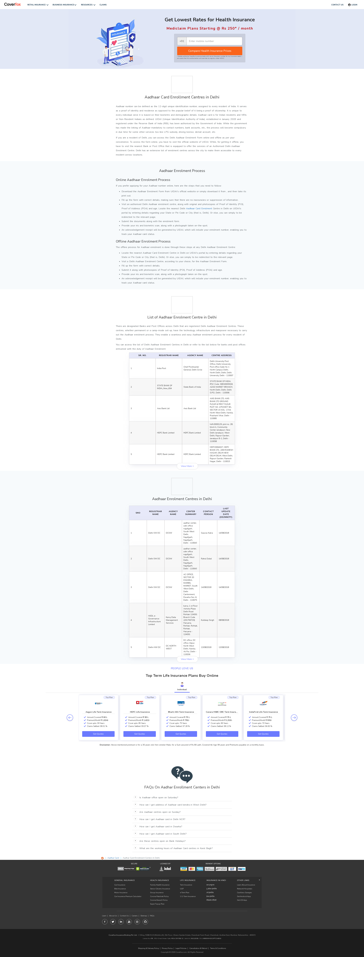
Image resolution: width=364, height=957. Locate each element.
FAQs (152, 916)
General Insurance (124, 880)
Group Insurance (156, 892)
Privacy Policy (167, 948)
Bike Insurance (120, 889)
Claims (103, 5)
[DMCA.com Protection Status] (126, 868)
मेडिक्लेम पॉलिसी (211, 900)
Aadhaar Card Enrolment (199, 208)
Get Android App (244, 896)
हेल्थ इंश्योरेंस (210, 896)
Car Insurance (119, 885)
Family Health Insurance (159, 885)
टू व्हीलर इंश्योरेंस (211, 889)
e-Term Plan (184, 892)
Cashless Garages (244, 892)
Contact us (337, 5)
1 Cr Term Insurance (188, 896)
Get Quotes (98, 734)
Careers (135, 916)
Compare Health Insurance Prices (209, 51)
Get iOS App (242, 900)
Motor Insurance (120, 892)
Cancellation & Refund (198, 948)
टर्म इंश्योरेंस (210, 892)
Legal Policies (181, 948)
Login (354, 5)
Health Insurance (159, 880)
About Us (113, 916)
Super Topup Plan (157, 904)
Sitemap (143, 916)
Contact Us (124, 916)
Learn (104, 916)
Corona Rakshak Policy (159, 896)
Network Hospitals (244, 889)
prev (70, 717)
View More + (187, 466)
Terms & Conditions (218, 948)
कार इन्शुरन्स (210, 885)
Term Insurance (186, 885)
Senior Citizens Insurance (160, 889)
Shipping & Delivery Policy (148, 948)
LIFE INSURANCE (188, 880)
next (294, 717)
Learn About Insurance (246, 885)
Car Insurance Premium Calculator (127, 896)
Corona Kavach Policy (158, 900)
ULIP (182, 889)
